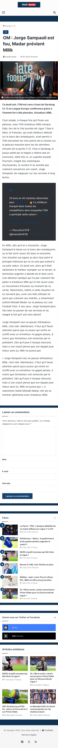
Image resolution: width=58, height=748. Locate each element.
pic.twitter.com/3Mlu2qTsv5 (24, 222)
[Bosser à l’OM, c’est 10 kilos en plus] (10, 568)
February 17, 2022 (38, 234)
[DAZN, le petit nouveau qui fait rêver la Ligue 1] (10, 556)
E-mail (5, 471)
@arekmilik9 (22, 202)
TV (14, 26)
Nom (4, 459)
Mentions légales (29, 735)
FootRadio (48, 730)
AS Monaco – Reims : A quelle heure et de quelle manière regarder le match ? (37, 541)
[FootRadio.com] (29, 4)
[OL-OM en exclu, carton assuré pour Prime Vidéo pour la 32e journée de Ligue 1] (10, 593)
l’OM (21, 124)
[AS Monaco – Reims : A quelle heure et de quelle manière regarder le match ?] (10, 542)
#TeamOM (15, 218)
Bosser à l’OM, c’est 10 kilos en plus (36, 564)
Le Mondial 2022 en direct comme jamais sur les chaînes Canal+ (42, 709)
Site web (6, 483)
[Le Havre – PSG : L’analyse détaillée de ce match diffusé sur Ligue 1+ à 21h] (10, 530)
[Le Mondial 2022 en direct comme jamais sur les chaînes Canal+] (43, 696)
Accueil (8, 26)
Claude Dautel (10, 57)
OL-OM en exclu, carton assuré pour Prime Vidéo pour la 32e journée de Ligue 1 (37, 592)
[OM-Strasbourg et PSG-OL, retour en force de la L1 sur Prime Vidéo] (15, 696)
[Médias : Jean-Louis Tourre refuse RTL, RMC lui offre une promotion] (10, 581)
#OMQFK (43, 214)
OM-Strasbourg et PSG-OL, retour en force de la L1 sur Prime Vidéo (15, 709)
